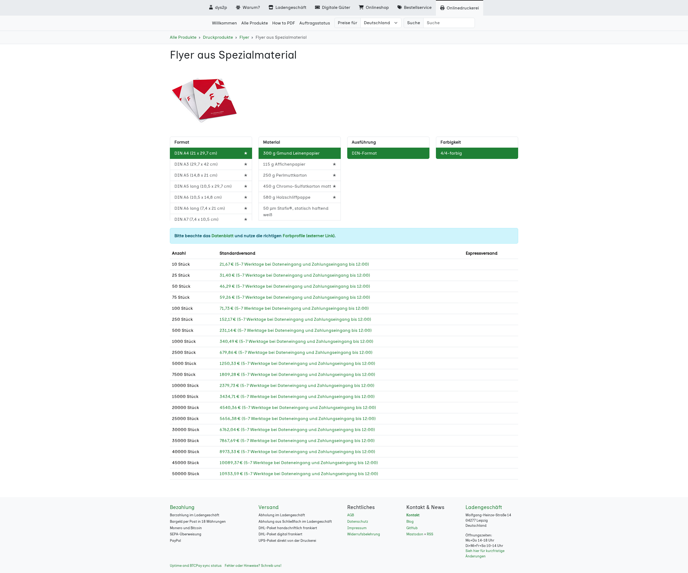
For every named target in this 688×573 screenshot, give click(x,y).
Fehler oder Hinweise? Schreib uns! (253, 566)
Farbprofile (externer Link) (309, 235)
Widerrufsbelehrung (363, 534)
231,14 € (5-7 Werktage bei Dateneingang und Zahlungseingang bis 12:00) (296, 330)
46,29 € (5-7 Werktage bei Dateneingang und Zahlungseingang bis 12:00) (295, 286)
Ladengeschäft (290, 7)
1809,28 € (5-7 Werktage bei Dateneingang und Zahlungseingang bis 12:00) (297, 374)
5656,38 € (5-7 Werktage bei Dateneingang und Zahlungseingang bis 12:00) (298, 418)
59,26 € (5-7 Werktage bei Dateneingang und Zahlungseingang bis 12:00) (295, 297)
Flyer (244, 37)
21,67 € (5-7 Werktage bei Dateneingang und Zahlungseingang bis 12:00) (294, 264)
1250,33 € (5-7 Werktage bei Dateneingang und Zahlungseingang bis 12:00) (297, 363)
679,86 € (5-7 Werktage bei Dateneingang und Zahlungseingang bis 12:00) (296, 352)
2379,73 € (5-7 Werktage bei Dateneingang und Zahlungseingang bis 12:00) (297, 385)
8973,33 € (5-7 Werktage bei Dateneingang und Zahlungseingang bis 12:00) (297, 451)
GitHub (412, 528)
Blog (410, 521)
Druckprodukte (218, 37)
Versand (269, 507)
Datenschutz (357, 521)
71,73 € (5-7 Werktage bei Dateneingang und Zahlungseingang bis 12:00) (294, 308)
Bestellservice (417, 7)
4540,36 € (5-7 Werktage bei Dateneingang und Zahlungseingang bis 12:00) (298, 407)
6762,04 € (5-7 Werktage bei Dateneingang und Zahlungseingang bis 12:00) (297, 429)
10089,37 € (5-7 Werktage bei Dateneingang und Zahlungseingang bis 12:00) (299, 462)
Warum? (251, 7)
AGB (350, 515)
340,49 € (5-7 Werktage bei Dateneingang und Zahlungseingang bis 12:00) (296, 341)
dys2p (220, 7)
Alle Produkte (183, 37)
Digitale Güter (335, 7)
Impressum (357, 528)
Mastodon (414, 534)
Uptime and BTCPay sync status (196, 566)
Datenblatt (223, 235)
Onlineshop (377, 7)
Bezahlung (182, 507)
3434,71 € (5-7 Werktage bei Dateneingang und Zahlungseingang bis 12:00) (297, 396)
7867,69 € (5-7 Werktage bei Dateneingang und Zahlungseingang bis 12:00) (297, 440)
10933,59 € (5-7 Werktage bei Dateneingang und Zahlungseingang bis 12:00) (299, 473)
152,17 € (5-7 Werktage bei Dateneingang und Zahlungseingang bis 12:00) (295, 319)
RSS (430, 534)
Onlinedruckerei (462, 7)
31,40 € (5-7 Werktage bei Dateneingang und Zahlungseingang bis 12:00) (295, 275)
